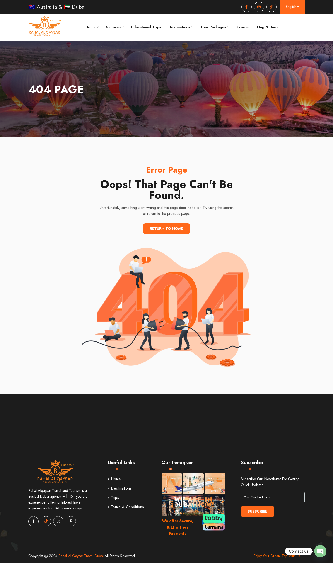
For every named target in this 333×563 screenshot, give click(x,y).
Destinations (179, 27)
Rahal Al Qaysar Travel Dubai (81, 555)
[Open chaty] (320, 551)
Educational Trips (146, 27)
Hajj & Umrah (268, 27)
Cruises (243, 27)
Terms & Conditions (127, 506)
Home (90, 27)
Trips (115, 497)
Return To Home (166, 228)
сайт (78, 508)
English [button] (291, 6)
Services (113, 27)
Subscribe (258, 511)
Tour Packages (213, 27)
